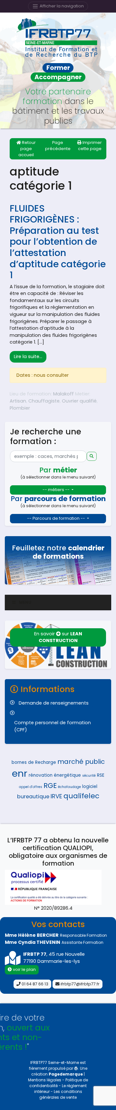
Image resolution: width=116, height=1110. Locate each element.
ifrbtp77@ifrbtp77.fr (80, 984)
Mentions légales (45, 1080)
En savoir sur (58, 637)
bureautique (33, 796)
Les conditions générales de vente (60, 1094)
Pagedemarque (66, 1074)
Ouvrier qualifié (79, 401)
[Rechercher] (92, 456)
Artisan (18, 401)
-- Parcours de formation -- (56, 518)
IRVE (56, 796)
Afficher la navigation (61, 6)
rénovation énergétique (55, 775)
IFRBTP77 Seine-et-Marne (54, 1062)
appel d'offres (30, 786)
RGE (50, 786)
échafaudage (69, 786)
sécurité (89, 775)
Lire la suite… (30, 356)
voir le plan (24, 969)
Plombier (20, 408)
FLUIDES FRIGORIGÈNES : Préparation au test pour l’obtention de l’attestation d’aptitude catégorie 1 (58, 241)
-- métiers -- (57, 489)
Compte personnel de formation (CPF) (52, 726)
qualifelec (81, 796)
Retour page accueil (27, 148)
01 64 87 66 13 (34, 984)
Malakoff (63, 394)
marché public (81, 761)
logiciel (89, 786)
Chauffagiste (44, 401)
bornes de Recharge (34, 762)
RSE (100, 775)
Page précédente (58, 145)
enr (19, 773)
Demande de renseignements (54, 703)
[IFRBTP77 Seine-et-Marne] (58, 37)
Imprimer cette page (90, 145)
